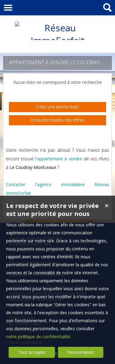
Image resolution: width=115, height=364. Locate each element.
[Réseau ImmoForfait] (58, 40)
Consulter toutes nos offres (58, 120)
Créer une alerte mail (57, 107)
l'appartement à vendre (58, 159)
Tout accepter (32, 352)
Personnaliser (80, 352)
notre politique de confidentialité (38, 336)
